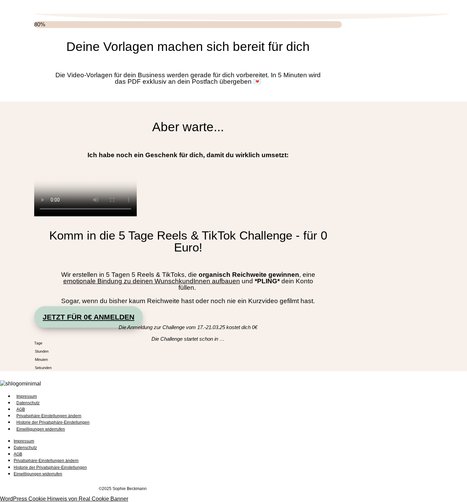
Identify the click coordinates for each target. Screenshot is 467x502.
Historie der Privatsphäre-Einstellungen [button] (53, 422)
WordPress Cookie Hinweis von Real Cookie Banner (64, 499)
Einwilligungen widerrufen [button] (40, 429)
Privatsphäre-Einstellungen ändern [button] (48, 415)
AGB (20, 409)
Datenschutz (28, 403)
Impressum (26, 396)
